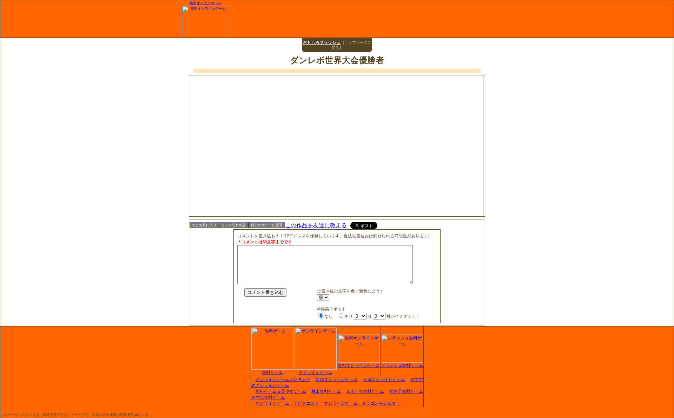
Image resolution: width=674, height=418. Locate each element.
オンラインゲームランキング (283, 379)
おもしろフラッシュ (322, 42)
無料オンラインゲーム (359, 365)
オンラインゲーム (315, 372)
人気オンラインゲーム (384, 379)
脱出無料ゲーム (326, 391)
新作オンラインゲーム (337, 379)
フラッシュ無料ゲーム (402, 365)
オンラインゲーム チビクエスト (287, 403)
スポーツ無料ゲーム (365, 391)
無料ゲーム (272, 372)
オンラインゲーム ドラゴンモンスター (362, 403)
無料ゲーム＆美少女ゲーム (281, 391)
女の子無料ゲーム (406, 391)
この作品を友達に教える (316, 225)
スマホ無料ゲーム (268, 397)
